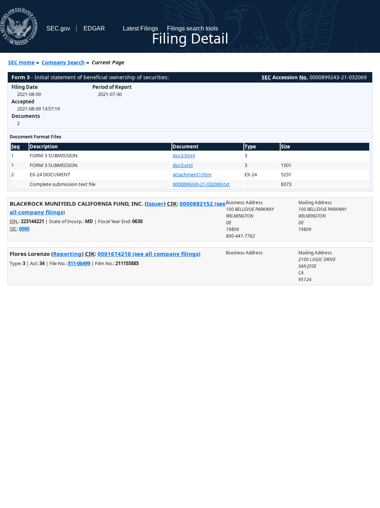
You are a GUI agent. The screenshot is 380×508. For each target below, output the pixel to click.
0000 (24, 228)
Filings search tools (192, 28)
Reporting (67, 253)
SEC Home (21, 62)
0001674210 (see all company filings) (149, 253)
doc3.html (184, 155)
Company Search (63, 62)
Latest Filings (140, 28)
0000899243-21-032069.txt (201, 184)
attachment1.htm (192, 174)
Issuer (155, 203)
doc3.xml (183, 165)
